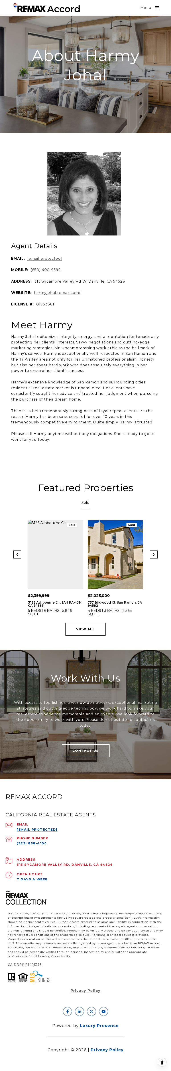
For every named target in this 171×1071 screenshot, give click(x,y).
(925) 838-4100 (32, 843)
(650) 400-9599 (46, 270)
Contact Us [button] (85, 751)
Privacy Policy (85, 991)
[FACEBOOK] (67, 1011)
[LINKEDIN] (79, 1011)
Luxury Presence (99, 1025)
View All (85, 629)
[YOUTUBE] (103, 1011)
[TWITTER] (91, 1011)
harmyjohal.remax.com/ (57, 293)
